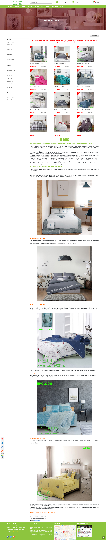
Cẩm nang (9, 94)
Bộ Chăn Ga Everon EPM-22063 (60, 63)
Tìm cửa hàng (62, 2)
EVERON (9, 39)
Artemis (23, 6)
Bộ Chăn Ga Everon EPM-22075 (83, 86)
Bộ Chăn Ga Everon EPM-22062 (83, 63)
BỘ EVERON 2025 (10, 47)
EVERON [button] (17, 6)
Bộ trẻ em (48, 6)
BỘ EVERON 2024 (10, 49)
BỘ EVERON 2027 (10, 42)
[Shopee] (2, 451)
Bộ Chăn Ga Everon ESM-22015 (60, 86)
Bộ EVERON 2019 (10, 61)
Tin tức (9, 92)
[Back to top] (103, 537)
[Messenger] (2, 447)
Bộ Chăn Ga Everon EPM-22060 (36, 63)
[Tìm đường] (2, 455)
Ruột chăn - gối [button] (39, 6)
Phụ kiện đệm (9, 75)
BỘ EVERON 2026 (10, 44)
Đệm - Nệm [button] (30, 6)
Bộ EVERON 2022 (10, 54)
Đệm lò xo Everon (10, 72)
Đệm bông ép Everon (11, 70)
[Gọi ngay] (2, 438)
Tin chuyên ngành (10, 97)
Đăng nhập (78, 2)
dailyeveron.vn (37, 520)
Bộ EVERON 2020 (10, 59)
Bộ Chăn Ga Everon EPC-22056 (36, 109)
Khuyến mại (9, 99)
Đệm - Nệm (9, 68)
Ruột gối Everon (10, 81)
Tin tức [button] (62, 6)
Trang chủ (10, 6)
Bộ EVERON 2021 (10, 57)
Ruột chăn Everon (10, 83)
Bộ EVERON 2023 (10, 52)
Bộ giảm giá (55, 6)
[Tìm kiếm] (50, 2)
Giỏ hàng (97, 2)
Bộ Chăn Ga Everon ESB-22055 (83, 109)
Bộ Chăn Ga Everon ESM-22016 (36, 86)
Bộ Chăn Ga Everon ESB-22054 (60, 109)
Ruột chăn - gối (11, 78)
